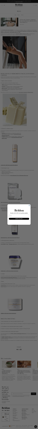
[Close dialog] (29, 205)
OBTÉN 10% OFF (19, 218)
